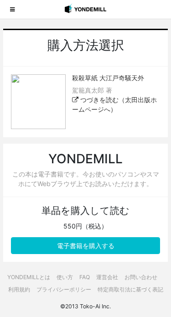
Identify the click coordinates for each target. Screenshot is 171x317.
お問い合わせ (140, 277)
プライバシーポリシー (63, 289)
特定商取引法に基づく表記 (130, 289)
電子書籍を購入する (85, 245)
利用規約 (19, 289)
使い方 (65, 277)
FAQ (84, 277)
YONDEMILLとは (28, 277)
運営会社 (107, 277)
